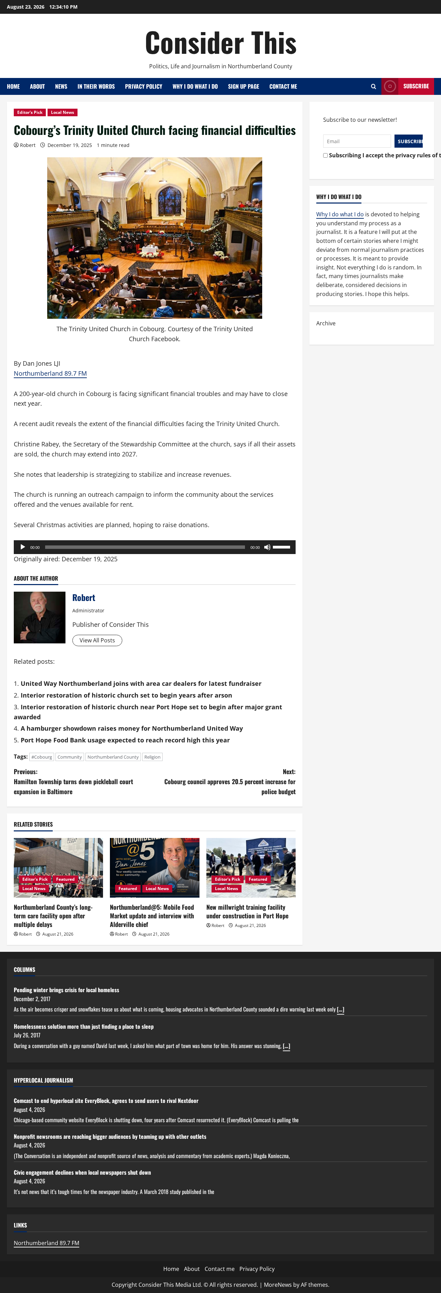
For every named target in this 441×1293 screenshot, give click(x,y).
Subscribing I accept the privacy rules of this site (374, 155)
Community (70, 757)
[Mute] (267, 547)
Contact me (283, 86)
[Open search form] (373, 86)
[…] (340, 1009)
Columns (24, 969)
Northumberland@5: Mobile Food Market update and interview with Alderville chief (152, 915)
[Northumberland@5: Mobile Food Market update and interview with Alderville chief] (154, 868)
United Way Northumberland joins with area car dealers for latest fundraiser (141, 683)
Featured (65, 879)
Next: (230, 781)
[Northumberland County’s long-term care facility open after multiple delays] (58, 868)
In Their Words (96, 86)
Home (13, 86)
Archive (326, 323)
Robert (27, 145)
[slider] (282, 546)
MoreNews (278, 1285)
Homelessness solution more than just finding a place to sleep (84, 1026)
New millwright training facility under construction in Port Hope (247, 911)
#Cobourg (41, 757)
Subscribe (416, 86)
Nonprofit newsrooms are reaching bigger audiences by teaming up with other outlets (110, 1136)
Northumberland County (113, 757)
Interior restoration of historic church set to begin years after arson (126, 695)
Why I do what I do (195, 86)
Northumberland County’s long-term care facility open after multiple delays (53, 915)
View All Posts (97, 640)
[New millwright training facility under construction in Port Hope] (251, 868)
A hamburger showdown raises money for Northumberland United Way (132, 728)
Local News (62, 112)
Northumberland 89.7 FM (50, 373)
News (61, 86)
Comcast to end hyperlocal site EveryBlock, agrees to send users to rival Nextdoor (106, 1100)
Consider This (221, 41)
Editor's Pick (29, 112)
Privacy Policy (143, 86)
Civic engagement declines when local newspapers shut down (82, 1172)
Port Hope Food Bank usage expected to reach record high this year (125, 740)
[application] (155, 547)
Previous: (73, 781)
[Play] (22, 547)
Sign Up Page (243, 86)
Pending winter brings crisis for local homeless (66, 990)
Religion (152, 757)
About (37, 86)
